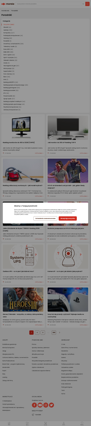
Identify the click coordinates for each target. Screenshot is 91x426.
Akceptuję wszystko (67, 218)
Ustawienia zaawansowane (45, 218)
